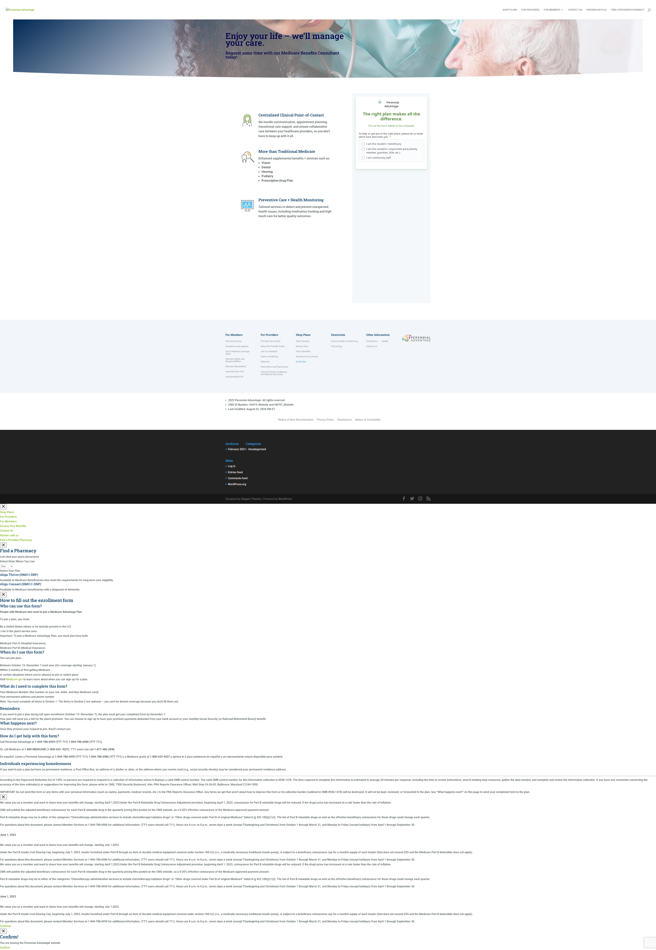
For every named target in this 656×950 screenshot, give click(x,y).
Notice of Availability (367, 419)
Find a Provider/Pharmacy (627, 10)
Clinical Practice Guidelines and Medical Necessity (274, 373)
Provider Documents (271, 341)
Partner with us (596, 10)
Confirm (5, 947)
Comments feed (238, 478)
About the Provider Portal (272, 346)
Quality (385, 341)
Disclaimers (344, 419)
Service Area (302, 346)
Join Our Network (269, 351)
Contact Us (575, 10)
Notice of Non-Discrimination (295, 419)
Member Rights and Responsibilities (235, 360)
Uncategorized (257, 449)
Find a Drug (336, 346)
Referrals (265, 362)
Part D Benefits (303, 351)
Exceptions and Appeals (237, 346)
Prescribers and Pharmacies (274, 367)
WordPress (285, 499)
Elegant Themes (251, 499)
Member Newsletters (236, 366)
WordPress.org (237, 484)
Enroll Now (301, 362)
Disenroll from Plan (235, 371)
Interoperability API (234, 377)
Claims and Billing (269, 356)
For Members (552, 10)
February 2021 (237, 449)
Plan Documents (234, 341)
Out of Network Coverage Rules (237, 352)
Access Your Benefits (13, 526)
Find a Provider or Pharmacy (344, 341)
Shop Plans (510, 10)
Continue (5, 926)
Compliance (372, 341)
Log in (231, 466)
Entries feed (235, 472)
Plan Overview (303, 341)
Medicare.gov (14, 679)
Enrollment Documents (307, 356)
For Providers (530, 10)
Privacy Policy (325, 419)
